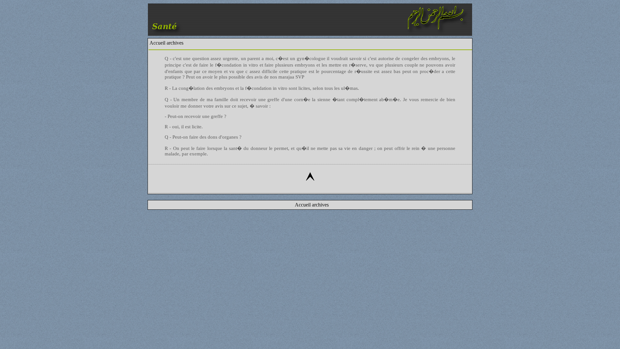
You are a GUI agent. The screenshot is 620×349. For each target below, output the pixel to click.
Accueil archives (166, 43)
